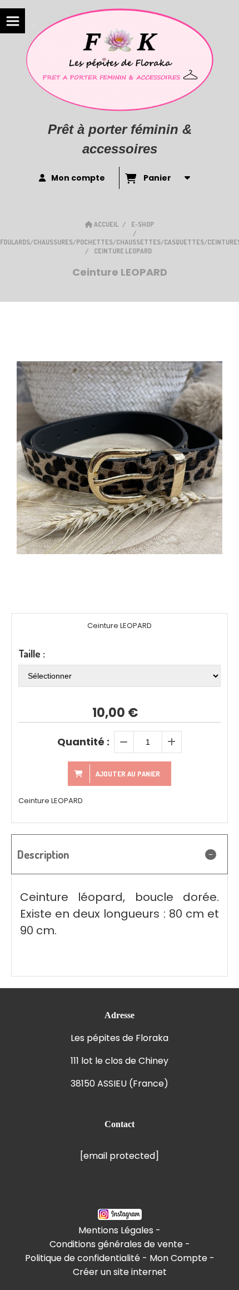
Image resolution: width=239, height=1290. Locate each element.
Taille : (31, 654)
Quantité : (83, 742)
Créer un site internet (120, 1272)
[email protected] (119, 1155)
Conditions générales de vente (116, 1244)
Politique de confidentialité (82, 1258)
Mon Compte (178, 1258)
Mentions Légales (115, 1230)
